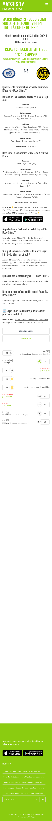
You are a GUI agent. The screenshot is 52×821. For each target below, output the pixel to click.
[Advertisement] (26, 555)
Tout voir (9, 800)
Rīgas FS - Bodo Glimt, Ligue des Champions (26, 51)
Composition (26, 338)
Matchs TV (13, 5)
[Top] (45, 815)
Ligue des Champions (23, 243)
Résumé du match (26, 331)
